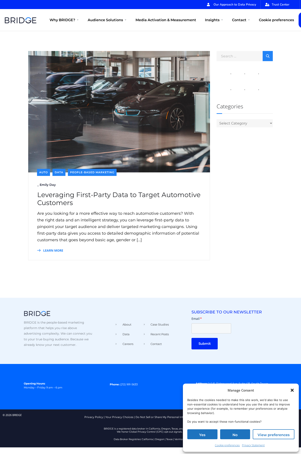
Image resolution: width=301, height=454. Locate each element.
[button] (292, 390)
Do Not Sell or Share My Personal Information (166, 417)
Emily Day (48, 185)
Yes (202, 435)
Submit (205, 343)
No (235, 435)
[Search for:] (245, 55)
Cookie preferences (227, 445)
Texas (169, 439)
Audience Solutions (105, 20)
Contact (239, 20)
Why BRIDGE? (62, 20)
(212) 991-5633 (129, 384)
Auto (43, 172)
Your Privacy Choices (119, 417)
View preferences (274, 435)
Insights (212, 20)
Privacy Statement (253, 445)
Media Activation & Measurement (166, 20)
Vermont (180, 439)
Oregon (159, 439)
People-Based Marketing (92, 172)
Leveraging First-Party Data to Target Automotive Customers (119, 199)
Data (59, 172)
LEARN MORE (52, 250)
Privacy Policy (93, 417)
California (147, 439)
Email (196, 318)
